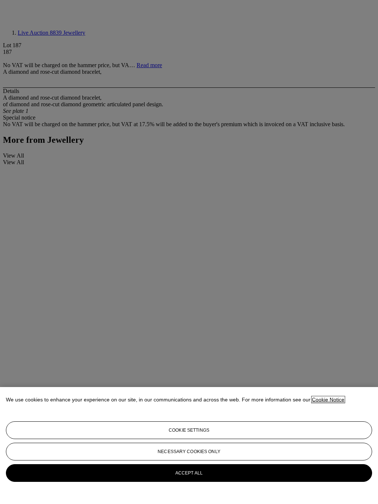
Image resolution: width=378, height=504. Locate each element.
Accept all (189, 473)
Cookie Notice (328, 400)
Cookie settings (189, 430)
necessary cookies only (189, 451)
